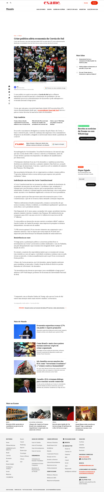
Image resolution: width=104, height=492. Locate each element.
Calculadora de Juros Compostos (37, 464)
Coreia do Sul (34, 303)
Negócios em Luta (52, 465)
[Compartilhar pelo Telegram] (9, 95)
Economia (8, 458)
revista (67, 442)
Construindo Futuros (52, 454)
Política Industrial (52, 468)
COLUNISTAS (9, 477)
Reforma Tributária (52, 442)
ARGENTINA (82, 9)
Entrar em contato (84, 456)
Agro (66, 465)
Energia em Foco (51, 456)
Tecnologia (23, 453)
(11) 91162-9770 (86, 459)
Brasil (7, 452)
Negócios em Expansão (53, 480)
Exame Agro (23, 450)
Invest (7, 471)
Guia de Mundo (41, 9)
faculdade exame (70, 439)
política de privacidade (39, 489)
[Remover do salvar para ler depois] (9, 103)
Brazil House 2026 (52, 445)
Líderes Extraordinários (53, 462)
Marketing (23, 444)
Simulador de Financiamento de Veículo (36, 469)
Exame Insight (10, 464)
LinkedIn (81, 444)
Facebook (81, 450)
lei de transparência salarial (53, 489)
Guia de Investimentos (38, 448)
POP (21, 462)
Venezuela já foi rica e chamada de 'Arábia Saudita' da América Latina (87, 60)
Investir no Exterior (52, 459)
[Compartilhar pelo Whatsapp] (9, 86)
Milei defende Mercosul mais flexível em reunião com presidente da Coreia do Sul (40, 122)
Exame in (67, 448)
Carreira (8, 455)
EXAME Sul (50, 448)
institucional (9, 489)
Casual (22, 442)
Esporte (22, 447)
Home (15, 35)
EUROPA (49, 9)
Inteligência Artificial (9, 467)
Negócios (8, 474)
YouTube (81, 442)
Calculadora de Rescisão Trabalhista (37, 459)
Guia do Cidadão (36, 442)
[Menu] (7, 3)
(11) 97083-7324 (86, 479)
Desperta (67, 454)
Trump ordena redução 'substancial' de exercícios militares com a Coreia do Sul (22, 122)
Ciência (22, 459)
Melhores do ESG (51, 477)
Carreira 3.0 (68, 451)
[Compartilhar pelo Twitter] (9, 98)
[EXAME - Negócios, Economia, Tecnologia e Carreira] (52, 3)
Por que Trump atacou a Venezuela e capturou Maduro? (87, 73)
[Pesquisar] (11, 3)
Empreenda (68, 468)
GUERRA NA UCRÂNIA (59, 9)
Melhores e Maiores (52, 475)
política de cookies (27, 489)
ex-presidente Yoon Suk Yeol (48, 110)
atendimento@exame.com (86, 465)
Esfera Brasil (39, 422)
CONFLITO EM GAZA (72, 9)
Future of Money (24, 456)
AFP (17, 86)
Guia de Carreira (36, 451)
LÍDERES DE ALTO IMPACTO (11, 449)
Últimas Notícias (10, 445)
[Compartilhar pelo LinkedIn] (9, 92)
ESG (7, 461)
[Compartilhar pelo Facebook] (9, 89)
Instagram (82, 447)
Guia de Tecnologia (37, 445)
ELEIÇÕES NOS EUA (92, 9)
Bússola (49, 451)
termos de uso (17, 489)
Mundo (10, 9)
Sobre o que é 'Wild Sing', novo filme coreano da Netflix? (57, 122)
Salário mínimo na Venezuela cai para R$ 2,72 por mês (88, 67)
